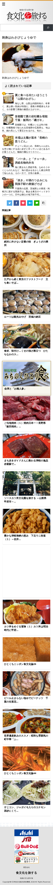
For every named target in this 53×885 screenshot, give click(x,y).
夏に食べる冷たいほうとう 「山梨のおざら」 (32, 96)
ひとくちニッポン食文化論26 (20, 664)
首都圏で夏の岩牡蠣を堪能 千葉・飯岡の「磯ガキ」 (32, 118)
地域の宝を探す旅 (26, 878)
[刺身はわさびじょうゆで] (30, 203)
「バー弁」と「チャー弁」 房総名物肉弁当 (32, 160)
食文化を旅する (26, 872)
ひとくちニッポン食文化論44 (20, 773)
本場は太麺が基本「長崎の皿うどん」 (31, 139)
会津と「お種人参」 (15, 388)
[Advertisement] (26, 572)
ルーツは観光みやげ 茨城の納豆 (22, 316)
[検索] (48, 27)
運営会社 (26, 867)
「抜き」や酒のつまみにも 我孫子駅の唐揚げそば (32, 182)
